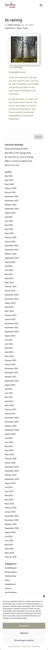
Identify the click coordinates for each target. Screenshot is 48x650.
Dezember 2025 (11, 196)
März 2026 (9, 184)
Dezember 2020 (11, 418)
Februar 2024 (10, 286)
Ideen (7, 580)
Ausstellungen (11, 568)
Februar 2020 (10, 459)
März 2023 (9, 311)
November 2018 (11, 520)
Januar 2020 (10, 463)
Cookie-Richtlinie (14, 646)
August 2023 (10, 303)
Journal (8, 588)
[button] (44, 596)
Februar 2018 (10, 557)
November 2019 (11, 471)
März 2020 (9, 454)
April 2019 (9, 500)
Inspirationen (10, 28)
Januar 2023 (10, 319)
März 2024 (9, 282)
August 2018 (10, 532)
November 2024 (11, 250)
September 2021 (12, 381)
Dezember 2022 (11, 323)
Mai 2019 (9, 495)
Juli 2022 (8, 340)
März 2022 (9, 356)
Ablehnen (24, 633)
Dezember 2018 (11, 516)
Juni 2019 (9, 491)
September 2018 (12, 528)
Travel (25, 28)
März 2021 (9, 405)
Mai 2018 (9, 545)
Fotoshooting (10, 576)
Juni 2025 (9, 221)
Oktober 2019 (10, 475)
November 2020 (11, 422)
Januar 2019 (10, 512)
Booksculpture (11, 572)
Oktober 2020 (10, 426)
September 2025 (12, 209)
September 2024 (12, 258)
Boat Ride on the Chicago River (18, 153)
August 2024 (10, 262)
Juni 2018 (9, 540)
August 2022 (10, 336)
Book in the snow (12, 165)
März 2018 (9, 553)
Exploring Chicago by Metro (16, 149)
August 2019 (10, 483)
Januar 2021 (10, 413)
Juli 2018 (8, 536)
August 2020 (10, 434)
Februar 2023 (10, 315)
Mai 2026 (9, 176)
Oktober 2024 (10, 254)
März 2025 (9, 233)
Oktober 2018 (10, 524)
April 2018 (9, 549)
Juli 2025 (8, 217)
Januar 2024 (10, 291)
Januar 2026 (10, 192)
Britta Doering (14, 25)
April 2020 (9, 450)
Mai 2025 (9, 225)
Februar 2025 (10, 237)
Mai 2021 (9, 397)
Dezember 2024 (11, 245)
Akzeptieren (24, 626)
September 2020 (12, 430)
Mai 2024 (9, 274)
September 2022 (12, 332)
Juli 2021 (8, 389)
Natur (19, 28)
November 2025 (11, 201)
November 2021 (11, 372)
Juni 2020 (9, 442)
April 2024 (9, 278)
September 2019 (12, 479)
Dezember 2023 (11, 295)
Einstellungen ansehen (24, 640)
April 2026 (9, 180)
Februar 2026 (10, 188)
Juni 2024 (9, 270)
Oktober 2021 (10, 377)
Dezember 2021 (11, 368)
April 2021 (9, 401)
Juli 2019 (8, 487)
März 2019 (9, 504)
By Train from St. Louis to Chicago (19, 157)
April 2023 (9, 307)
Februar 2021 (10, 409)
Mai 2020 (9, 446)
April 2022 (9, 352)
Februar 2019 (10, 508)
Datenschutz (26, 646)
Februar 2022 (10, 360)
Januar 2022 (10, 364)
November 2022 (11, 327)
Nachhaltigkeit (11, 592)
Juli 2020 (8, 438)
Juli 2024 (8, 266)
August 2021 (10, 385)
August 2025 (10, 213)
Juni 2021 (9, 393)
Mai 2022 (9, 348)
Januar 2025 (10, 241)
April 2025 (9, 229)
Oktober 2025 (10, 205)
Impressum (36, 646)
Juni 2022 (9, 344)
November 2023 (11, 299)
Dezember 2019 (11, 467)
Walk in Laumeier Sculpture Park (18, 161)
